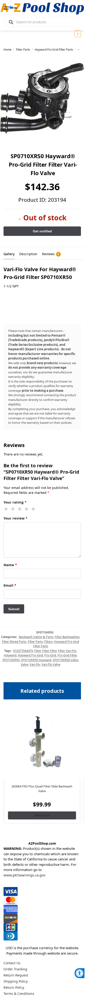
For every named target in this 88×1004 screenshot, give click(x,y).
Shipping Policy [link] (16, 981)
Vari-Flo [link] (35, 664)
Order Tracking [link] (15, 969)
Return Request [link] (16, 975)
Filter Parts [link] (23, 50)
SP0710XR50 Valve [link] (65, 660)
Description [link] (28, 254)
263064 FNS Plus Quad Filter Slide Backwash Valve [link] (41, 788)
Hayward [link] (10, 655)
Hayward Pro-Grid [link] (30, 655)
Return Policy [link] (14, 987)
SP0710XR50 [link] (10, 660)
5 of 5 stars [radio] (33, 509)
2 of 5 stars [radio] (13, 509)
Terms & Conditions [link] (19, 993)
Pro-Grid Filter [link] (67, 655)
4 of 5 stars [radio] (27, 509)
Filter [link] (37, 651)
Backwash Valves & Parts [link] (36, 637)
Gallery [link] (9, 254)
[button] (77, 34)
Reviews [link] (50, 254)
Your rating (15, 502)
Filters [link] (48, 641)
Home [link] (7, 50)
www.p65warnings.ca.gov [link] (25, 875)
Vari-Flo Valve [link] (51, 664)
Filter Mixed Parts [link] (14, 641)
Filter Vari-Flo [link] (67, 651)
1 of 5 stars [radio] (6, 509)
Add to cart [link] (42, 815)
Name (10, 564)
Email (10, 585)
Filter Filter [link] (49, 651)
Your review (15, 518)
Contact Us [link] (12, 963)
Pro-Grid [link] (50, 655)
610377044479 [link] (23, 651)
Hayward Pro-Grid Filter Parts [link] (54, 50)
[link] (79, 973)
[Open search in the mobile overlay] (42, 22)
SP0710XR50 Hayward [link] (36, 660)
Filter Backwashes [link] (67, 637)
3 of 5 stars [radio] (20, 509)
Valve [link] (24, 664)
